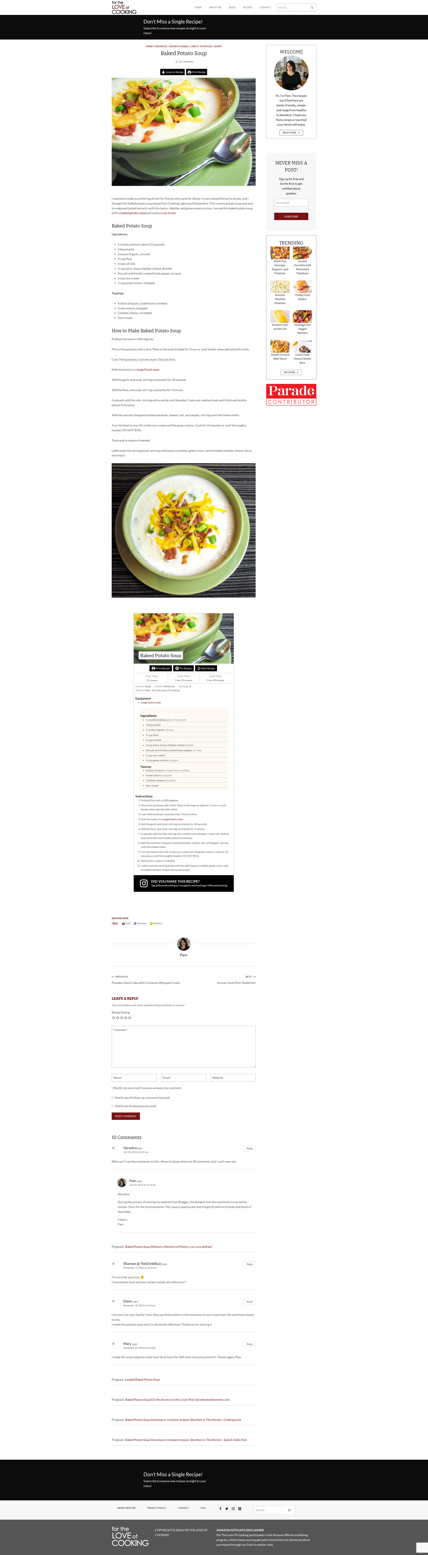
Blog (232, 7)
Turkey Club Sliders (302, 297)
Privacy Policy (156, 1507)
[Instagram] (233, 1508)
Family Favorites (156, 46)
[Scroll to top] (419, 1541)
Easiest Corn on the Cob (280, 326)
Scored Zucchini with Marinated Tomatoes (302, 267)
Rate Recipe (208, 668)
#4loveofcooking (217, 885)
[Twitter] (227, 1508)
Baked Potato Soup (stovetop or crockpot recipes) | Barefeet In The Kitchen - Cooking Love (183, 1420)
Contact (265, 7)
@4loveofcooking (165, 885)
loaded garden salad (133, 213)
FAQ (203, 1507)
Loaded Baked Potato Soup (142, 1379)
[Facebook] (220, 1508)
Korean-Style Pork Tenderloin (236, 980)
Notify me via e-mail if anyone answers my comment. (148, 1088)
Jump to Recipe (174, 72)
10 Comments (186, 61)
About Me (215, 7)
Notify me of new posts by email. (136, 1106)
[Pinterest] (239, 1508)
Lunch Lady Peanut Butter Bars (302, 358)
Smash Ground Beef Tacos (280, 356)
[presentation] (280, 253)
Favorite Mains (178, 46)
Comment (120, 1030)
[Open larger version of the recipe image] (184, 638)
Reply (250, 1148)
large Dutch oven (148, 369)
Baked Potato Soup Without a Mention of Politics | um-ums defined (168, 1246)
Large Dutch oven (151, 702)
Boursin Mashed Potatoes (280, 299)
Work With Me (127, 1507)
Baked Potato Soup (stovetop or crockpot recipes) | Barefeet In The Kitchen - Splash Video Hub (185, 1440)
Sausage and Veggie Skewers (302, 328)
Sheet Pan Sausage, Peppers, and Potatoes (280, 267)
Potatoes (206, 46)
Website (217, 1078)
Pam (132, 1181)
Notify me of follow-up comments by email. (143, 1097)
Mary (127, 1344)
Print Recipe (198, 72)
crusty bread (167, 213)
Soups (217, 46)
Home (198, 7)
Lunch (194, 46)
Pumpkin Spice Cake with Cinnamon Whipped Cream (146, 980)
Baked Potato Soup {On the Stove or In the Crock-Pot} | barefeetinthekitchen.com (177, 1399)
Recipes (247, 7)
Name (118, 1078)
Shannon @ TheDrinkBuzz (142, 1264)
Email (167, 1078)
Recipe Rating (121, 1012)
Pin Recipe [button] (185, 668)
